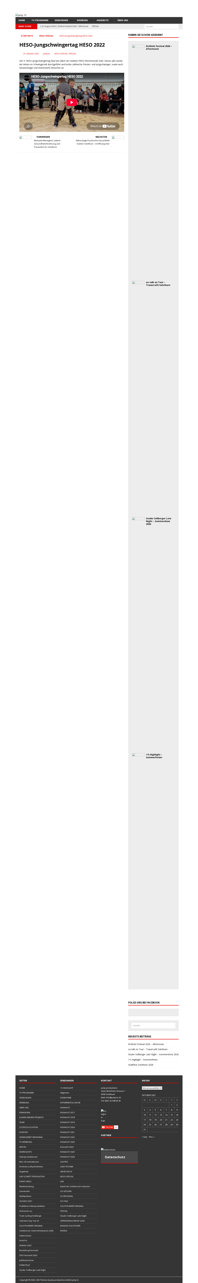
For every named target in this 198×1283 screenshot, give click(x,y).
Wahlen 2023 (25, 1245)
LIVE (62, 1181)
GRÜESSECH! (66, 1171)
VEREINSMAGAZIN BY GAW (72, 1220)
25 (150, 1124)
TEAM (21, 1122)
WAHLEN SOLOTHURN (70, 1225)
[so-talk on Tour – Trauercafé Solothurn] (138, 511)
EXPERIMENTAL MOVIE (70, 1102)
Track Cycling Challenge (30, 1215)
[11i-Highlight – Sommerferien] (138, 983)
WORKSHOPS (25, 1151)
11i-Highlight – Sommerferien (154, 756)
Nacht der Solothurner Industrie (75, 1186)
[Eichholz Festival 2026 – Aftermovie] (138, 275)
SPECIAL (72, 53)
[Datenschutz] (119, 1149)
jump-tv (46, 53)
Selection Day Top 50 (29, 1220)
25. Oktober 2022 (31, 53)
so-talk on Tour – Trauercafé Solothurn (158, 283)
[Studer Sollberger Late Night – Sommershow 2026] (138, 747)
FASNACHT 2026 (67, 1156)
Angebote (103, 20)
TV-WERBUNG (25, 1142)
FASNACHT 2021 (67, 1132)
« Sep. (145, 1136)
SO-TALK (64, 1201)
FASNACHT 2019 (67, 1122)
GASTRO (64, 1161)
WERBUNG (82, 20)
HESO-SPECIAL (61, 53)
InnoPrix (23, 1240)
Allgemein (64, 1092)
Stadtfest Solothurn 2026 (140, 1064)
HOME (22, 20)
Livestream (24, 1191)
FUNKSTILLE (24, 1265)
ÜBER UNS (122, 20)
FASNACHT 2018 (67, 1117)
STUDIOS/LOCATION (28, 1127)
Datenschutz (25, 1235)
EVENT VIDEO (25, 1181)
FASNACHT (65, 1107)
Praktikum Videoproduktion (32, 1206)
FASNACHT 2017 (67, 1112)
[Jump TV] (20, 15)
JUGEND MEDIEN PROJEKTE (31, 1117)
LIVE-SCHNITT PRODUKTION (32, 1176)
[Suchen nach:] (161, 26)
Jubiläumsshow (26, 1260)
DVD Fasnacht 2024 (28, 1255)
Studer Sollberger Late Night (32, 1270)
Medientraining (26, 1186)
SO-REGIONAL (66, 1196)
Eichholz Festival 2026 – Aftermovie (159, 47)
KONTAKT (23, 1132)
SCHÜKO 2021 (25, 1201)
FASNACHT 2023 (67, 1142)
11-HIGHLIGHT (66, 1087)
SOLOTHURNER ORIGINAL (31, 1225)
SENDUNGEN (61, 20)
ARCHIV (22, 1146)
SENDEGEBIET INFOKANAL (31, 1137)
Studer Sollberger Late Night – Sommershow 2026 (158, 521)
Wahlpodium (25, 1196)
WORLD (63, 1230)
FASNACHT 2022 (67, 1137)
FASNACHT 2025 (67, 1151)
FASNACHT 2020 (67, 1127)
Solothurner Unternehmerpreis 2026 (36, 1230)
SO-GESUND (66, 1191)
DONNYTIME (65, 1097)
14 (166, 1114)
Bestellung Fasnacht (28, 1250)
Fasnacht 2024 (66, 1146)
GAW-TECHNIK (66, 1166)
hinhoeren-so (25, 1211)
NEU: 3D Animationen (29, 1161)
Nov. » (152, 1136)
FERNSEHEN (24, 1112)
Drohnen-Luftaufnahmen (31, 1166)
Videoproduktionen (28, 1156)
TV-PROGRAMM (39, 20)
